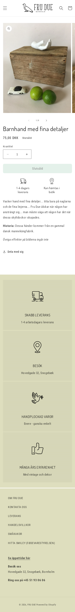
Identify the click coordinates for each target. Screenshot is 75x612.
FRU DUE (31, 604)
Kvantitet (8, 146)
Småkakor (15, 533)
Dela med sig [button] (15, 251)
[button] (5, 8)
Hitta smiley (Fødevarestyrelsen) (31, 543)
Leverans (14, 516)
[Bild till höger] (46, 120)
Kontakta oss (17, 507)
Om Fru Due (15, 498)
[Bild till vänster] (28, 120)
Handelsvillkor (19, 525)
